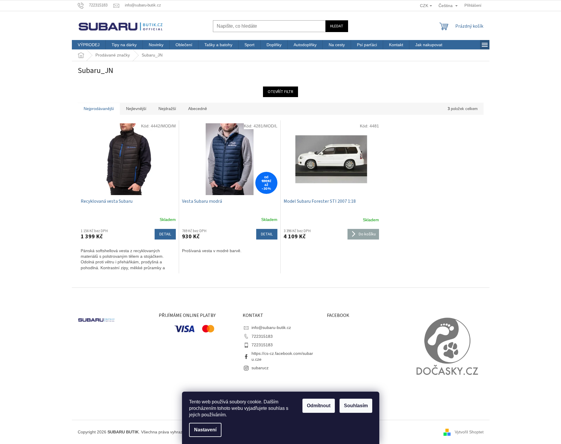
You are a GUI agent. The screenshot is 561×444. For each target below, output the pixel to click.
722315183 (262, 336)
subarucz (260, 367)
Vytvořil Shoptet (469, 432)
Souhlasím (356, 405)
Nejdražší (167, 108)
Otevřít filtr (280, 92)
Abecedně (197, 108)
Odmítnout (318, 405)
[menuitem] (88, 44)
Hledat (336, 26)
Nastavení (205, 429)
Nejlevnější (136, 108)
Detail (165, 234)
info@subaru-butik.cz (271, 327)
